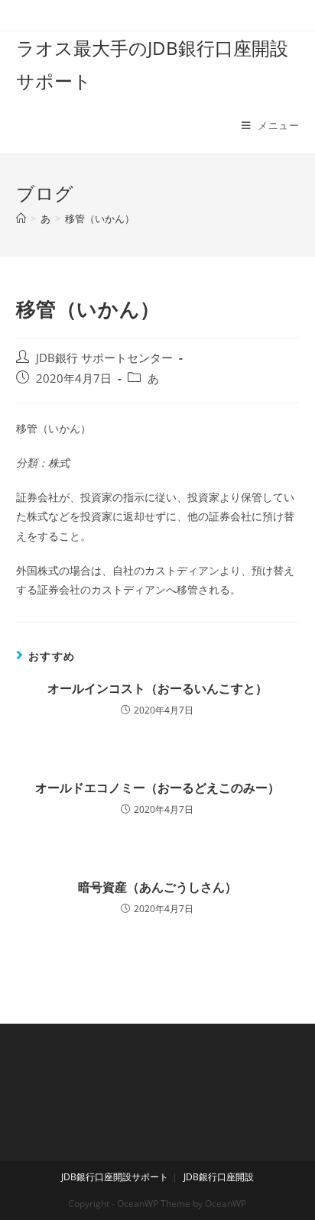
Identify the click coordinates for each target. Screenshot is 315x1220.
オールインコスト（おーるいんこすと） (157, 688)
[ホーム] (21, 218)
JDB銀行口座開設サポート (114, 1176)
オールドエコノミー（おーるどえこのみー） (157, 787)
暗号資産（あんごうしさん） (157, 887)
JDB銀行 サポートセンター (104, 358)
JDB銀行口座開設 (218, 1176)
